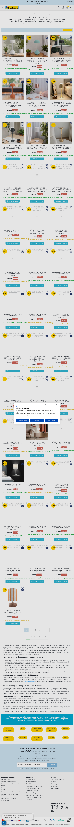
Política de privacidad (51, 405)
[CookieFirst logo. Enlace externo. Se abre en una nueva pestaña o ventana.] (16, 406)
